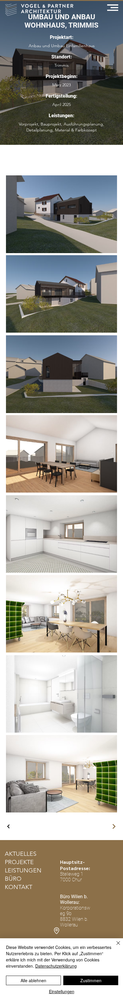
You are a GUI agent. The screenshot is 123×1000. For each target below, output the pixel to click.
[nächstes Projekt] (113, 826)
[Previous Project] (8, 826)
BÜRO (13, 878)
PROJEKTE (19, 862)
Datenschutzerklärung (56, 966)
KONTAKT (18, 887)
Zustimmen (91, 980)
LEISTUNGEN (23, 870)
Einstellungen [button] (61, 991)
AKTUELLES (20, 853)
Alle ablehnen (33, 980)
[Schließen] (114, 946)
